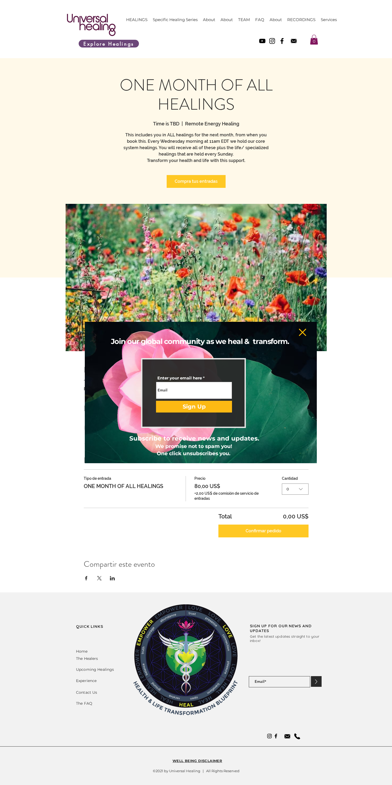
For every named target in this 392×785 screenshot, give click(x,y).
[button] (302, 332)
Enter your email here (179, 378)
